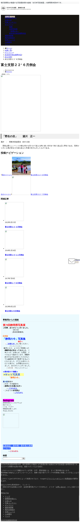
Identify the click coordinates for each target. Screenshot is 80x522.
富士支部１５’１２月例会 (14, 255)
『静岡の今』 (14, 31)
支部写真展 (13, 29)
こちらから (13, 388)
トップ (7, 16)
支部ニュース (10, 40)
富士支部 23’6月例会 (12, 311)
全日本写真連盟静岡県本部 (9, 520)
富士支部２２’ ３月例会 (13, 227)
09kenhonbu (9, 71)
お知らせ (8, 20)
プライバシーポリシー (55, 479)
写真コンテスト (11, 22)
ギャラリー (9, 24)
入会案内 (8, 42)
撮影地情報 (9, 35)
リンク (7, 44)
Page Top (5, 493)
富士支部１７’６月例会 (13, 283)
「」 (11, 344)
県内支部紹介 (10, 38)
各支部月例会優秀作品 (17, 33)
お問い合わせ (10, 17)
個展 (10, 27)
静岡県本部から (11, 18)
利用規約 (68, 479)
